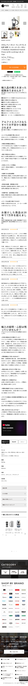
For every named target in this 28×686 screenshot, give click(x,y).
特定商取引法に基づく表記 (8, 678)
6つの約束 (5, 493)
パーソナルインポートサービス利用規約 (8, 674)
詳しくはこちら (14, 651)
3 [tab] (16, 551)
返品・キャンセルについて (8, 667)
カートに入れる (14, 67)
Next (24, 23)
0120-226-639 (7, 1)
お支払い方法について (7, 663)
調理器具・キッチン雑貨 (9, 10)
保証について (19, 674)
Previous (3, 23)
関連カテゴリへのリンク (9, 504)
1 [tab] (12, 551)
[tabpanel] (9, 528)
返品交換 (5, 488)
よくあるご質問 (6, 659)
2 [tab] (14, 551)
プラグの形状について (21, 659)
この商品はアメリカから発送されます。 (14, 75)
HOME (2, 10)
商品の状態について (7, 499)
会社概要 (4, 670)
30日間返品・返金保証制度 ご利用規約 (22, 667)
